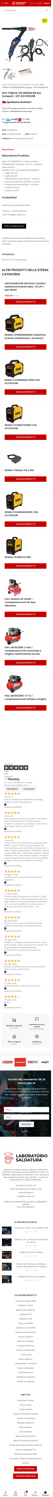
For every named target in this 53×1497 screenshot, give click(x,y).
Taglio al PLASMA (25, 1323)
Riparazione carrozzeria (26, 1332)
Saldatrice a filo (25, 1319)
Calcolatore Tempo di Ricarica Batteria (26, 1458)
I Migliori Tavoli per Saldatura (31, 1252)
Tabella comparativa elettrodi (25, 1440)
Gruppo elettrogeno (25, 1368)
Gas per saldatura (25, 1337)
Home (4, 84)
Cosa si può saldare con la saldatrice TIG (31, 1228)
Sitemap (25, 1463)
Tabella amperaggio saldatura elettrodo (25, 1445)
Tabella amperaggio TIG (25, 1449)
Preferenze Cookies (25, 1400)
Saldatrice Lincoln (25, 1305)
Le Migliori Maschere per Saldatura (31, 1277)
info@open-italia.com (26, 1196)
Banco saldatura (25, 1359)
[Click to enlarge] (7, 59)
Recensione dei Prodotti (26, 1436)
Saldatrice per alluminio (25, 1328)
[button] (4, 40)
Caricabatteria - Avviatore (25, 1363)
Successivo (28, 789)
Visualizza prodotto (25, 302)
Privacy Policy (26, 1405)
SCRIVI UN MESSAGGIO (14, 226)
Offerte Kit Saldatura (25, 1381)
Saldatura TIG (25, 1314)
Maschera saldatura (25, 1341)
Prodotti (11, 84)
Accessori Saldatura (25, 1345)
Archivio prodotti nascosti (27, 84)
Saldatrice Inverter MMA (25, 1301)
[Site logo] (19, 3)
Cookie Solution (25, 1409)
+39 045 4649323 (26, 1192)
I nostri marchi (26, 1354)
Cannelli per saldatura (25, 1377)
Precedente (12, 789)
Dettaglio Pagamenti (25, 1423)
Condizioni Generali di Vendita (25, 1414)
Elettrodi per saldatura (25, 1310)
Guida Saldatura (25, 1427)
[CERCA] (46, 10)
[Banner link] (7, 1062)
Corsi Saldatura (25, 1431)
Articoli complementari (25, 1350)
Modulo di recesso (25, 1469)
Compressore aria (25, 1372)
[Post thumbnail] (7, 1230)
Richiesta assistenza (25, 1476)
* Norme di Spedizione (25, 1418)
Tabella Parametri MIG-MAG (25, 1454)
